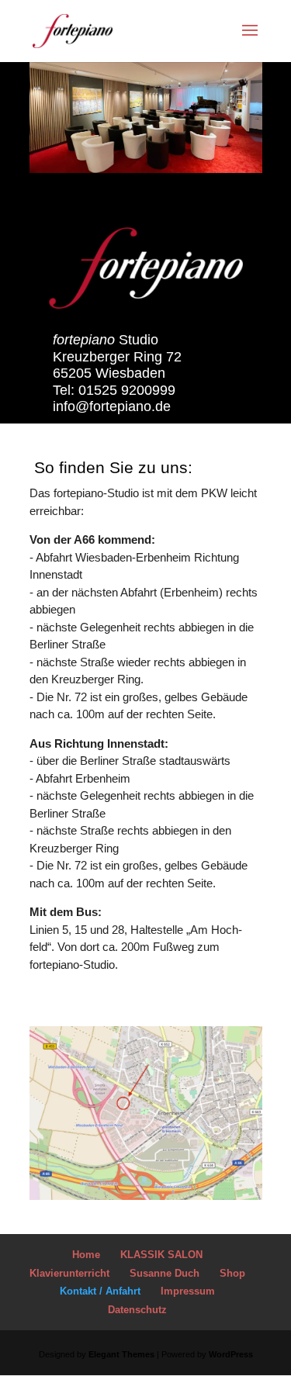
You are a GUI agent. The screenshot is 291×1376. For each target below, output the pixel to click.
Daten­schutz (137, 1309)
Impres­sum (188, 1291)
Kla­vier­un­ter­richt (69, 1273)
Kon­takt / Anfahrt (100, 1291)
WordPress (231, 1354)
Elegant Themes (121, 1354)
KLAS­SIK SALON (161, 1254)
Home (86, 1254)
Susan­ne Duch (164, 1273)
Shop (232, 1273)
